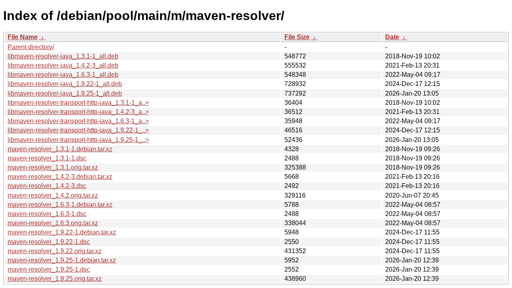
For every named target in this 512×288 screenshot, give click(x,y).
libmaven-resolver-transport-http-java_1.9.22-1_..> (78, 130)
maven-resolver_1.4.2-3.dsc (47, 185)
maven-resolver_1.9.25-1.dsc (49, 269)
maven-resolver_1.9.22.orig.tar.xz (55, 251)
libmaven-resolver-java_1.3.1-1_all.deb (63, 56)
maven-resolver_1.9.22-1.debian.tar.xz (62, 232)
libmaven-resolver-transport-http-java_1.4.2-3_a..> (78, 111)
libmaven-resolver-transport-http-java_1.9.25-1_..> (78, 139)
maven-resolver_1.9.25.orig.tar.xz (55, 278)
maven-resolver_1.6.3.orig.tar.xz (53, 223)
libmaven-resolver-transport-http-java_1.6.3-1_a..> (78, 121)
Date (392, 37)
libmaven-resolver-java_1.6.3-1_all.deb (63, 74)
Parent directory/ (31, 47)
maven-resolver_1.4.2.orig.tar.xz (53, 195)
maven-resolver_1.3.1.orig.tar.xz (53, 167)
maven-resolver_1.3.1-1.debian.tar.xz (60, 149)
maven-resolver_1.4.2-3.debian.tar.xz (60, 176)
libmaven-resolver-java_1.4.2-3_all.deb (63, 65)
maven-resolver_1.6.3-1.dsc (47, 213)
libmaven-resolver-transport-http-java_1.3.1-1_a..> (78, 102)
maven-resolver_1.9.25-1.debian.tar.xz (62, 260)
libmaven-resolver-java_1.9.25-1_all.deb (65, 93)
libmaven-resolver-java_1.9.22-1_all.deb (65, 83)
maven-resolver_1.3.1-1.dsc (47, 158)
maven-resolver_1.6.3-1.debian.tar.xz (60, 204)
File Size (297, 37)
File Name (23, 37)
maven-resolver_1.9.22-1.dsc (49, 241)
